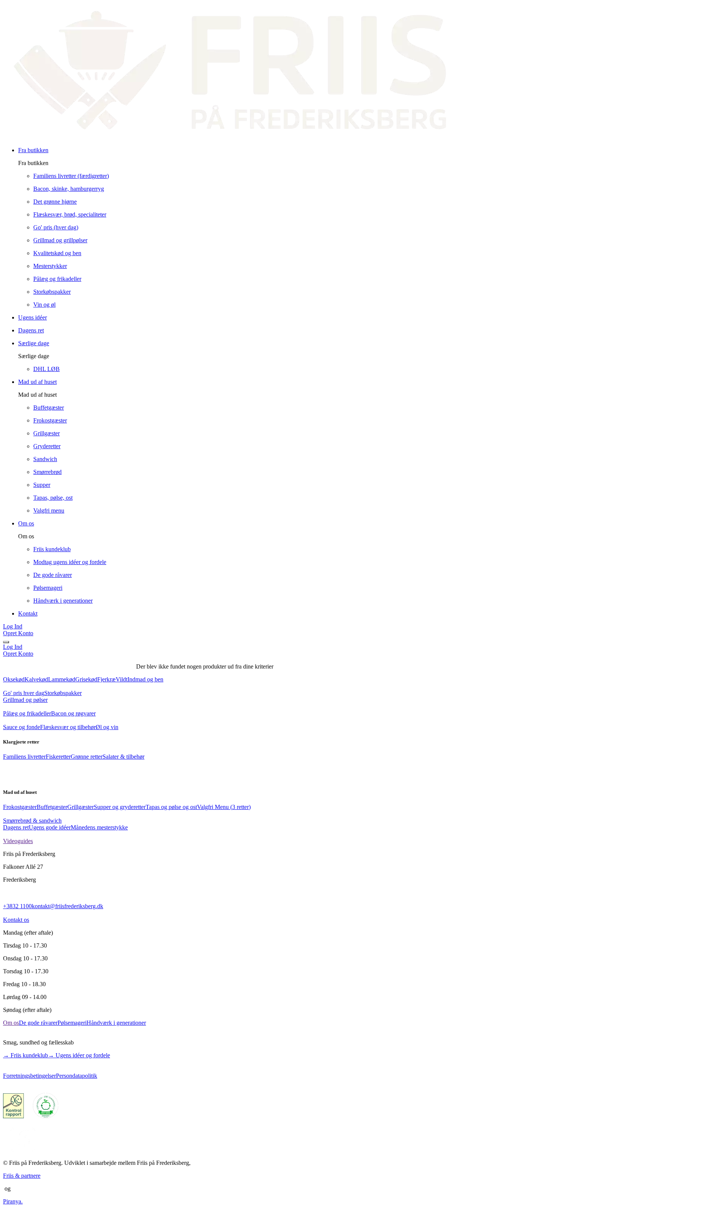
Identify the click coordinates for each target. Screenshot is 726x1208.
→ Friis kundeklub (25, 1055)
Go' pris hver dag (23, 693)
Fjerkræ (106, 679)
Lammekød (61, 679)
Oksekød (14, 679)
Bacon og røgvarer (73, 713)
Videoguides (18, 841)
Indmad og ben (145, 679)
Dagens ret (16, 827)
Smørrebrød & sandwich (32, 820)
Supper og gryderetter (120, 807)
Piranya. (13, 1201)
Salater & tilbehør (123, 756)
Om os (11, 1022)
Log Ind (12, 626)
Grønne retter (86, 756)
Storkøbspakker (63, 693)
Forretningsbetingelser (29, 1075)
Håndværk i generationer (116, 1022)
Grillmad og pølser (25, 700)
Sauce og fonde (21, 727)
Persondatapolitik (76, 1075)
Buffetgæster (52, 807)
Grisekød (86, 679)
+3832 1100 (17, 906)
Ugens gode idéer (50, 827)
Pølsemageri (72, 1022)
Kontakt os (16, 920)
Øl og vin (107, 727)
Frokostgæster (20, 807)
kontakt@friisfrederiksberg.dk (67, 906)
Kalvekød (36, 679)
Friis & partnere (21, 1175)
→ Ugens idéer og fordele (79, 1055)
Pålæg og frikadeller (27, 713)
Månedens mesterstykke (99, 827)
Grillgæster (80, 807)
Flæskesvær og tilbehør (68, 727)
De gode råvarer (38, 1022)
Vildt (121, 679)
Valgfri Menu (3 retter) (224, 807)
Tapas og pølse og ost (171, 807)
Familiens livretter (24, 756)
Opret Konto (18, 633)
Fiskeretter (58, 756)
